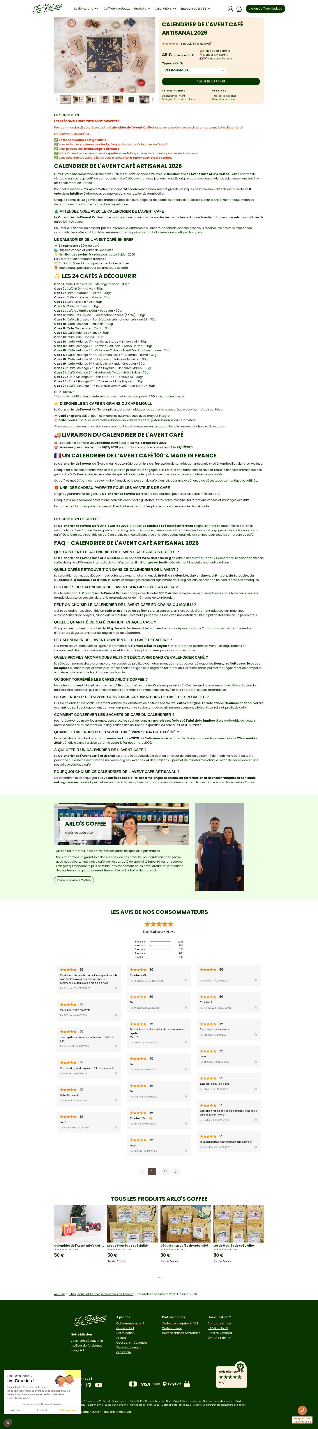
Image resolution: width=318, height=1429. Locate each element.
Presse (121, 1338)
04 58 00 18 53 (218, 1328)
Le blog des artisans (116, 1404)
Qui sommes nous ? (130, 1323)
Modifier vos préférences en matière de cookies (219, 1404)
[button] (152, 99)
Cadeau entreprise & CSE (180, 1323)
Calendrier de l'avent (223, 99)
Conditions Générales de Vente (88, 1401)
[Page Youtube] (98, 1385)
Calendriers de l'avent (117, 1294)
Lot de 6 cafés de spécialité (233, 1245)
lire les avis (202, 44)
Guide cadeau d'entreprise (218, 1401)
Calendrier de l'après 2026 (176, 1404)
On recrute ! (125, 1328)
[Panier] (239, 8)
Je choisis (42, 1410)
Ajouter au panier (211, 81)
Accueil (59, 1294)
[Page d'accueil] (47, 8)
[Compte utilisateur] (230, 8)
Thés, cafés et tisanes (224, 95)
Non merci (16, 1410)
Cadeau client (172, 1328)
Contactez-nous (220, 1323)
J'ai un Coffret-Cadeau (265, 8)
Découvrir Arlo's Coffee (74, 880)
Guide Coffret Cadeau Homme (183, 1401)
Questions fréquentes (131, 1342)
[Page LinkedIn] (89, 1385)
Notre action (125, 1333)
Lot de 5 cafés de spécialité (127, 1245)
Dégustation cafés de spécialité (184, 1245)
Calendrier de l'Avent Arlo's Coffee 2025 (79, 1245)
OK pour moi (68, 1410)
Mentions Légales (117, 1401)
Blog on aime (95, 1404)
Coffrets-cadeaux (117, 8)
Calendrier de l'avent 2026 (144, 1404)
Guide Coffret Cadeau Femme (147, 1401)
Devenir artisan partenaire (181, 1333)
